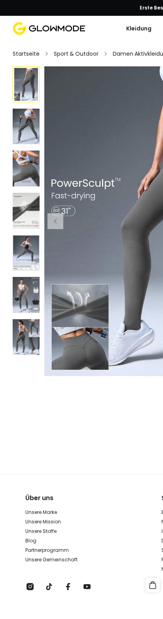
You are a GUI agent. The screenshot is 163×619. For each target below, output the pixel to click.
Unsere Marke (41, 512)
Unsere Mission (43, 522)
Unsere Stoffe (41, 531)
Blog (30, 541)
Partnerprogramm (47, 550)
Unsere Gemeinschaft (51, 560)
